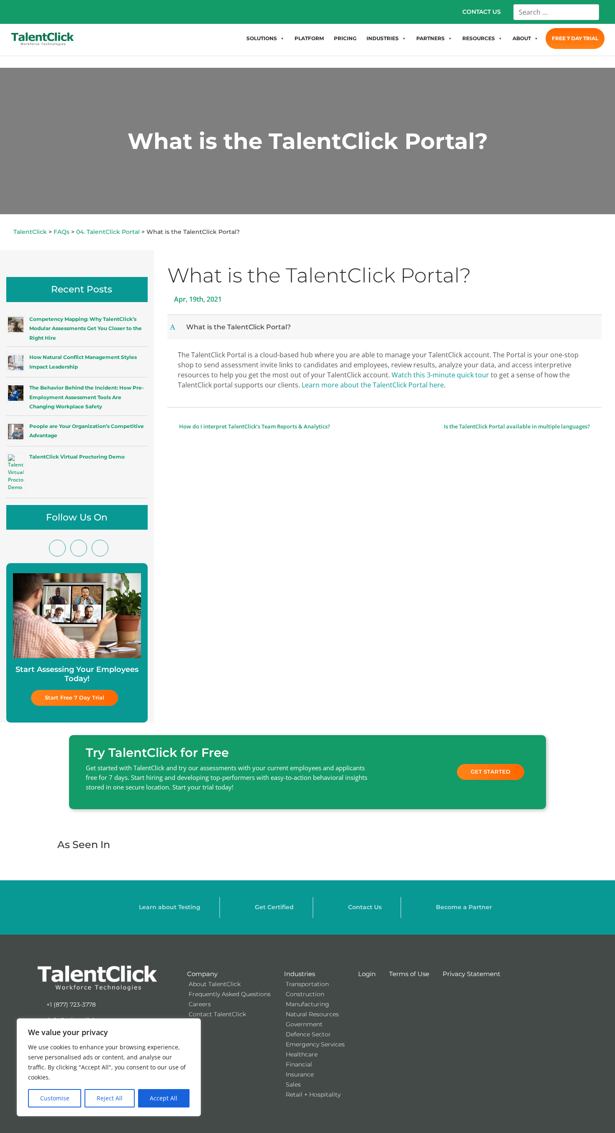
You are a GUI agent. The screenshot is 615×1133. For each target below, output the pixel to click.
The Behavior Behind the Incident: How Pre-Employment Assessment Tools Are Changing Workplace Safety (86, 397)
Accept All (163, 1098)
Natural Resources (312, 1014)
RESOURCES (478, 38)
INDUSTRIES (382, 38)
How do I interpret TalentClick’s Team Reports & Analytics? (254, 426)
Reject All (110, 1098)
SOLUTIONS (261, 38)
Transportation (307, 984)
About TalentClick (215, 984)
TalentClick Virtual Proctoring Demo (77, 457)
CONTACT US (481, 11)
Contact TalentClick (217, 1014)
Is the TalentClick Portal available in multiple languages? (517, 426)
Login (367, 974)
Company (202, 974)
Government (304, 1024)
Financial (299, 1064)
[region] (109, 1067)
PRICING (345, 38)
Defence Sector (308, 1034)
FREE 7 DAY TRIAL (575, 38)
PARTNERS (430, 38)
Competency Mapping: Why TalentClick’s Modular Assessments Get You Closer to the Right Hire (85, 328)
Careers (200, 1004)
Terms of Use (409, 974)
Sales (293, 1084)
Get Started (490, 771)
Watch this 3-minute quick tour (439, 374)
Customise (54, 1098)
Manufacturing (307, 1004)
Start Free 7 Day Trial (74, 697)
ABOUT (521, 38)
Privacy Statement (471, 974)
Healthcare (302, 1054)
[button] (385, 327)
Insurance (300, 1074)
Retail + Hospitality (313, 1094)
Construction (305, 994)
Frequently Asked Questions (230, 994)
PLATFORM (309, 38)
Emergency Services (315, 1044)
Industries (299, 974)
